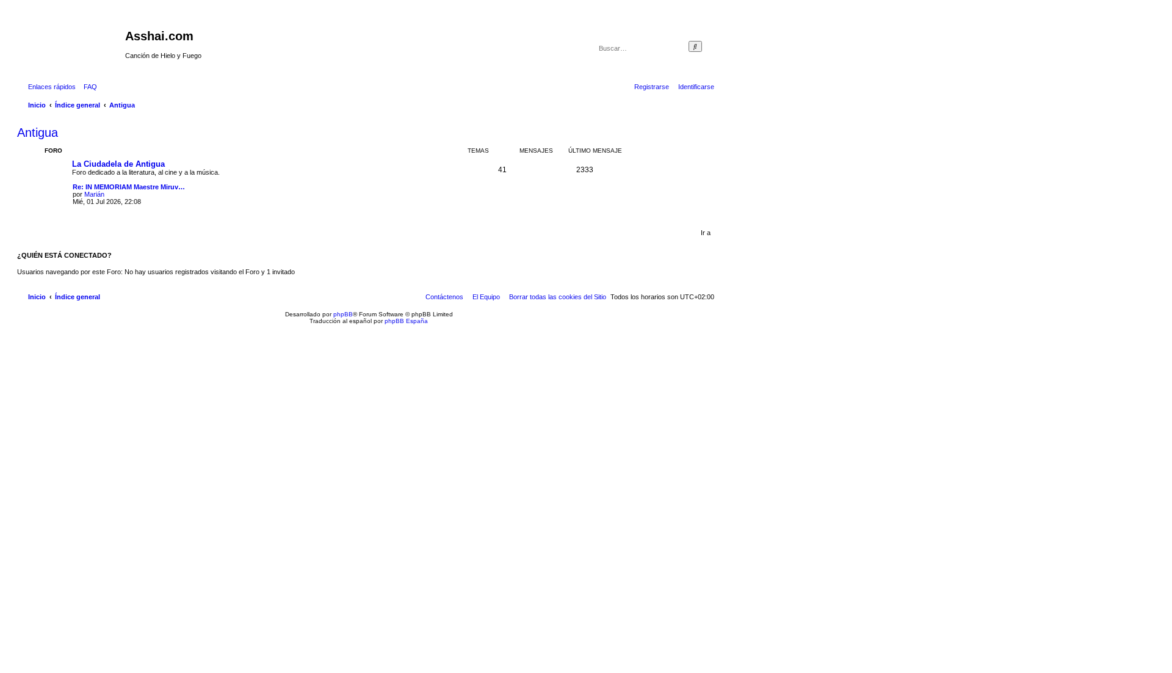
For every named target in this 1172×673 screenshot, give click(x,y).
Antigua (37, 132)
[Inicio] (72, 39)
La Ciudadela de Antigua (118, 164)
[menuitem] (88, 86)
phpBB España (406, 321)
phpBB (343, 314)
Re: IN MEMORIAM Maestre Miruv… (129, 187)
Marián (94, 194)
